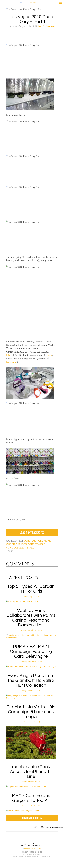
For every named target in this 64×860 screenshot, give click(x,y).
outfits (11, 544)
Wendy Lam (49, 26)
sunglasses (14, 547)
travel (29, 547)
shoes (22, 544)
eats (26, 541)
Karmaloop (11, 362)
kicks (47, 541)
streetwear (36, 544)
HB (8, 355)
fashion (36, 541)
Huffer (49, 355)
